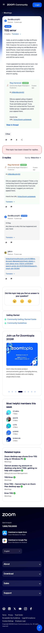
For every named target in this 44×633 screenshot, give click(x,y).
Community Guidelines (17, 323)
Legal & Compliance (28, 618)
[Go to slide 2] (12, 392)
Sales (6, 583)
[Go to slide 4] (20, 392)
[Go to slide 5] (25, 392)
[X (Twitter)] (14, 608)
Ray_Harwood (15, 83)
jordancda (16, 438)
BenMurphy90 (14, 19)
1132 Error (8, 477)
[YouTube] (20, 608)
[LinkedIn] (9, 608)
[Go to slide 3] (15, 392)
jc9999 (15, 431)
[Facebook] (30, 608)
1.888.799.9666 (9, 526)
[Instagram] (25, 608)
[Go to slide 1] (9, 392)
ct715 (15, 425)
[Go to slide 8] (35, 392)
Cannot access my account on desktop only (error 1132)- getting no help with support (20, 468)
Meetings (8, 13)
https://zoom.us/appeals (22, 119)
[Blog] (3, 608)
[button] (3, 5)
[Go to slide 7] (32, 392)
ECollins (16, 411)
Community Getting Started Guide (21, 319)
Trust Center (19, 615)
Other (7, 134)
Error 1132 (8, 493)
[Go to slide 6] (28, 392)
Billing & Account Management (15, 473)
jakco (10, 251)
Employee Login (20, 621)
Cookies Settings (7, 621)
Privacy (10, 615)
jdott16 (15, 418)
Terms (4, 615)
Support (8, 593)
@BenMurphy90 (18, 92)
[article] (22, 186)
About (7, 564)
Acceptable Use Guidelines (11, 618)
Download (8, 573)
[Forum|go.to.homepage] (17, 5)
